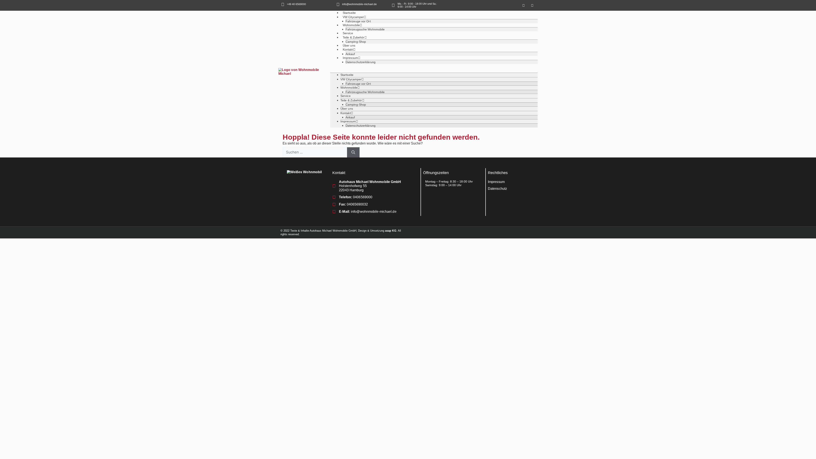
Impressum (350, 58)
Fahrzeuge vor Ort (358, 83)
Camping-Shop (356, 104)
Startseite (346, 74)
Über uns (346, 108)
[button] (434, 71)
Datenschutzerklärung (360, 62)
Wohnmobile (351, 25)
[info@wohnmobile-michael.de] (338, 4)
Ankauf (350, 117)
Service (345, 96)
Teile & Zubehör (353, 37)
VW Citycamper (353, 17)
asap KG (390, 230)
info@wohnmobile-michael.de (359, 4)
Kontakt (348, 49)
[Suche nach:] (315, 152)
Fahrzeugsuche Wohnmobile (365, 29)
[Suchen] (353, 152)
